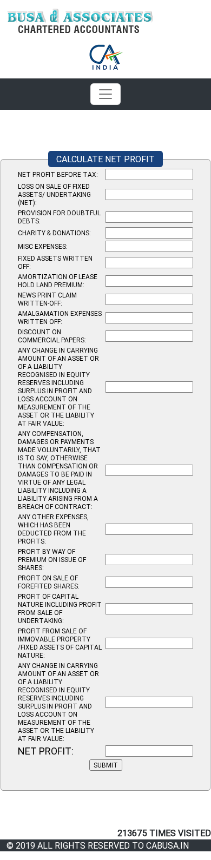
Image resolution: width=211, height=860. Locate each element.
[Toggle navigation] (105, 94)
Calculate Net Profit (105, 159)
